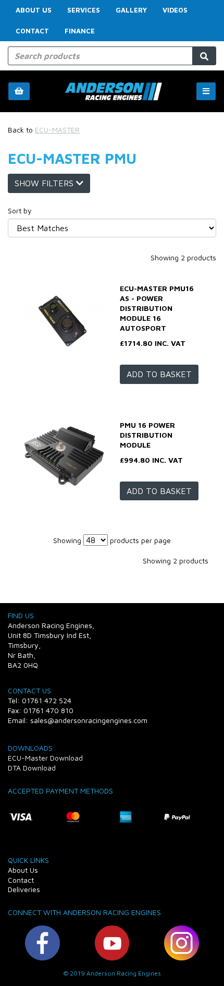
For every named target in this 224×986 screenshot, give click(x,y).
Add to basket (159, 374)
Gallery (131, 10)
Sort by (20, 210)
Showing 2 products (183, 257)
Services (83, 10)
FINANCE (80, 31)
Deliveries (24, 889)
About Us (34, 10)
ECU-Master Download (45, 757)
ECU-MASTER (57, 129)
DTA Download (32, 767)
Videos (175, 10)
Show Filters (45, 183)
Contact (32, 31)
